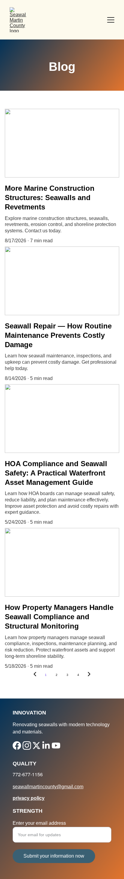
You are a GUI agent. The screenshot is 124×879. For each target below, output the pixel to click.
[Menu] (110, 20)
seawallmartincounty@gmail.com (48, 786)
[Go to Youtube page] (56, 745)
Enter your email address (39, 823)
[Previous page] (34, 675)
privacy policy (29, 798)
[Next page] (89, 675)
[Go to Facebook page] (17, 745)
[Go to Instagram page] (27, 745)
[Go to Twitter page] (36, 745)
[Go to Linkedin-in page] (46, 745)
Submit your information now (53, 856)
